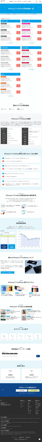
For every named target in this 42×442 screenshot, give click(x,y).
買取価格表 (11, 1)
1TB (7, 238)
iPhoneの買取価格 (4, 417)
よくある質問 (24, 1)
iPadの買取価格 (3, 427)
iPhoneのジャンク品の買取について (7, 272)
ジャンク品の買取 (29, 168)
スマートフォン (10, 128)
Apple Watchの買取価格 (5, 430)
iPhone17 (9, 135)
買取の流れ (19, 1)
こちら (10, 185)
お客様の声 (29, 1)
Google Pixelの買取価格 (5, 421)
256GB (8, 241)
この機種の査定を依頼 (11, 247)
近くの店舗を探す (4, 247)
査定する (18, 26)
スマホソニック (7, 265)
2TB (7, 236)
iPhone (9, 133)
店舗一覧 (15, 1)
